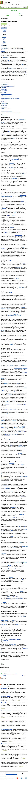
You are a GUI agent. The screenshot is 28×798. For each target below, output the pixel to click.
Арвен (7, 627)
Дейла (25, 431)
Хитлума (21, 174)
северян (21, 498)
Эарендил (18, 624)
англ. (5, 46)
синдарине (10, 68)
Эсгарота (4, 432)
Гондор (10, 260)
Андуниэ (14, 239)
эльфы (7, 57)
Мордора (10, 340)
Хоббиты (4, 37)
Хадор (22, 173)
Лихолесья (6, 434)
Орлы (4, 39)
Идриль (6, 624)
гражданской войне (19, 267)
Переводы (20, 13)
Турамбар (13, 491)
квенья (4, 57)
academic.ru (5, 2)
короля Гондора (4, 345)
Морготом (10, 159)
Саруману (7, 404)
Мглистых (8, 421)
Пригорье (9, 413)
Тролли (4, 42)
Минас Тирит (21, 287)
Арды (9, 131)
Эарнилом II (13, 507)
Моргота (8, 215)
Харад (18, 449)
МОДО (4, 675)
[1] (23, 370)
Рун (25, 467)
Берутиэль (11, 344)
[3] (24, 526)
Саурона (13, 215)
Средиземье (4, 688)
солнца (2, 122)
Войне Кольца (20, 402)
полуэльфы (23, 616)
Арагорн (3, 627)
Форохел (21, 591)
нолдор (17, 424)
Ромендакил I (7, 488)
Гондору (20, 445)
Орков (11, 536)
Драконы (4, 43)
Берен (2, 620)
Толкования (7, 13)
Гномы (4, 35)
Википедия (14, 10)
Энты (4, 38)
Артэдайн (23, 307)
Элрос (22, 201)
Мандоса (3, 134)
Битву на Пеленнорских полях (9, 521)
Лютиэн (6, 620)
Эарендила (13, 202)
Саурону (14, 420)
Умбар (17, 278)
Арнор (10, 292)
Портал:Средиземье (6, 702)
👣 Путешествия (3, 776)
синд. (14, 72)
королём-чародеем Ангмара (16, 310)
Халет (24, 169)
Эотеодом (21, 514)
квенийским (14, 178)
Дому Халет (23, 387)
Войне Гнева (7, 193)
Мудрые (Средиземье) (6, 729)
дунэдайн (10, 394)
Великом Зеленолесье (19, 427)
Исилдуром (22, 410)
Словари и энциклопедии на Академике (11, 4)
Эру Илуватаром (21, 119)
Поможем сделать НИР (12, 673)
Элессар (17, 568)
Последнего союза (6, 485)
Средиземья (4, 28)
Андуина (22, 496)
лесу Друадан (25, 546)
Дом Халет (11, 167)
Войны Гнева (21, 421)
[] (10, 409)
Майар (4, 31)
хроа (5, 136)
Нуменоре (21, 542)
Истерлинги (11, 463)
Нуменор (22, 196)
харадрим (24, 365)
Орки (4, 41)
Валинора (12, 227)
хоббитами (4, 413)
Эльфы (4, 32)
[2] (19, 457)
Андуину (20, 376)
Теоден (9, 565)
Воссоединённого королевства (14, 315)
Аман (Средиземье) (5, 760)
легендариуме (14, 46)
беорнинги (11, 434)
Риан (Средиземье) (5, 752)
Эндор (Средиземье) (6, 710)
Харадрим (11, 439)
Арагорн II (16, 314)
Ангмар (8, 598)
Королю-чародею (19, 598)
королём (18, 205)
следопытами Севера (13, 312)
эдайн (25, 68)
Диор (13, 620)
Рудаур (8, 308)
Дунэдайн (11, 190)
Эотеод (16, 434)
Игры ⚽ (20, 15)
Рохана (13, 400)
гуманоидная (4, 48)
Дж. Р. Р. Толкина (21, 46)
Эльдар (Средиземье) (6, 737)
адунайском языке (16, 230)
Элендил (6, 383)
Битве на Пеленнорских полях (20, 562)
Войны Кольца (10, 365)
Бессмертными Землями (6, 196)
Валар (4, 30)
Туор (2, 624)
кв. (20, 57)
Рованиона (9, 428)
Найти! (25, 7)
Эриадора (16, 391)
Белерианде (16, 159)
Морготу (3, 420)
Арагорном (11, 373)
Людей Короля (18, 235)
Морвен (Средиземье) (6, 743)
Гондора (19, 431)
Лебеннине (24, 372)
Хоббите (4, 602)
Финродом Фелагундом (19, 165)
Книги (7, 15)
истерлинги (8, 455)
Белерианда (4, 473)
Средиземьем (23, 195)
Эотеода (7, 401)
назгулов (22, 336)
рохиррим (7, 435)
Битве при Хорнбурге (21, 404)
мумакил (11, 445)
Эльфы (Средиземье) (6, 696)
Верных (23, 237)
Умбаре (3, 330)
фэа (12, 132)
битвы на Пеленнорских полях (20, 368)
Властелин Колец (12, 644)
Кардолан (3, 308)
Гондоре (16, 349)
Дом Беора (11, 163)
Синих (3, 421)
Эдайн (10, 153)
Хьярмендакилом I (22, 446)
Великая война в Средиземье (8, 719)
